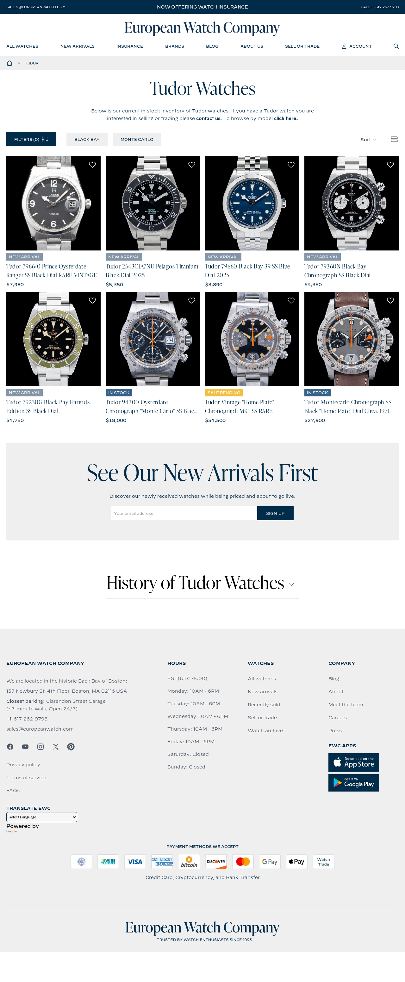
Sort (365, 139)
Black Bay (87, 139)
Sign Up (275, 513)
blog (212, 46)
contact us (208, 118)
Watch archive (265, 730)
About (336, 691)
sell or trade (302, 46)
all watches (22, 46)
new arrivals (77, 46)
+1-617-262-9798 (26, 718)
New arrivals (262, 691)
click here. (286, 118)
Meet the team (345, 704)
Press (335, 730)
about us (251, 46)
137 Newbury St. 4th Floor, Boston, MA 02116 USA (66, 691)
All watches (262, 678)
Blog (333, 678)
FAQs (13, 790)
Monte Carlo (137, 139)
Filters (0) (26, 139)
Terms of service (26, 777)
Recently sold (264, 704)
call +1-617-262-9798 (380, 7)
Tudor (31, 63)
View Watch (53, 203)
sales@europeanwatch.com (35, 7)
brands (174, 46)
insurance (129, 46)
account (360, 46)
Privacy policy (23, 764)
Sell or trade (262, 717)
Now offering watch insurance (202, 6)
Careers (337, 717)
